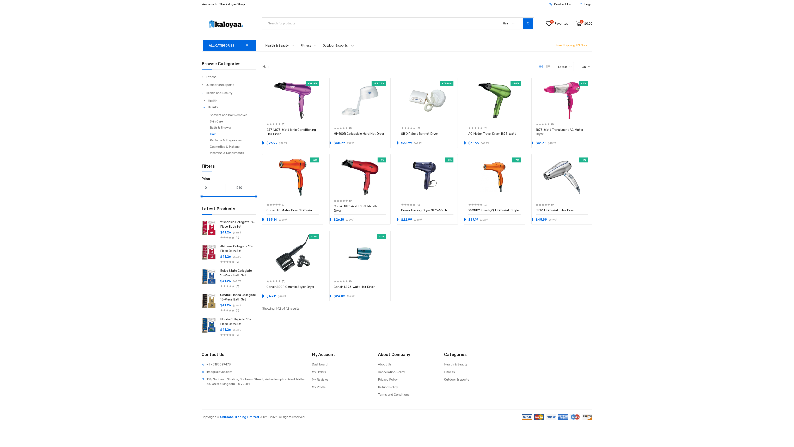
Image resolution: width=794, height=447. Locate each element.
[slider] (201, 196)
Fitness (306, 45)
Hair (212, 134)
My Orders (319, 372)
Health (212, 101)
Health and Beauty (219, 93)
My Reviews (320, 379)
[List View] (548, 66)
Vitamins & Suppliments (227, 153)
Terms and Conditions (394, 395)
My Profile (319, 387)
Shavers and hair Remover (228, 115)
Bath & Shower (220, 128)
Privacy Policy (388, 379)
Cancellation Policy (391, 372)
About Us (385, 364)
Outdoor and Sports (220, 85)
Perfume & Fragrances (226, 140)
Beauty (213, 107)
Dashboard (320, 364)
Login (588, 4)
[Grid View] (540, 66)
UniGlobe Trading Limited (239, 417)
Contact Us (562, 4)
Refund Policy (388, 387)
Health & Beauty (277, 45)
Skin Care (216, 121)
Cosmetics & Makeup (225, 147)
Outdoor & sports (335, 45)
